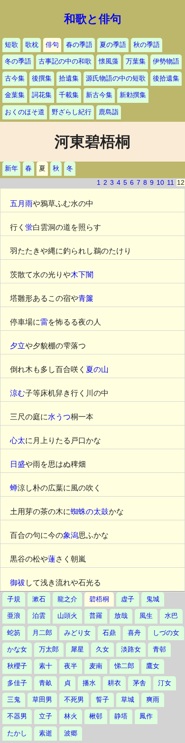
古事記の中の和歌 (65, 61)
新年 (11, 168)
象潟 (70, 535)
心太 (17, 440)
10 (160, 182)
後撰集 (42, 78)
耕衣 (114, 683)
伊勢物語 (166, 61)
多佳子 (17, 683)
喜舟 (134, 632)
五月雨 (21, 203)
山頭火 (67, 615)
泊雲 (39, 615)
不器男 (17, 716)
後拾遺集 (166, 78)
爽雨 (152, 699)
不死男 (74, 699)
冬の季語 (18, 61)
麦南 (95, 666)
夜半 (70, 666)
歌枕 (31, 44)
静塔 (121, 716)
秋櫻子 (17, 666)
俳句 (52, 44)
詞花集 (42, 95)
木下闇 (82, 275)
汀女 (164, 683)
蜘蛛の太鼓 (90, 511)
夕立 (17, 346)
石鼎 (109, 632)
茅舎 (139, 683)
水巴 (171, 615)
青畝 (45, 683)
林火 (70, 716)
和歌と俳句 (92, 19)
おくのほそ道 (25, 112)
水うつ (59, 417)
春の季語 (79, 44)
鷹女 (152, 666)
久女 (102, 649)
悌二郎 (124, 666)
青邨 (159, 649)
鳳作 (146, 716)
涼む (17, 393)
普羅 (95, 615)
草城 (127, 699)
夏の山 (97, 369)
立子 (45, 716)
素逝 (45, 733)
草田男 (42, 699)
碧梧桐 (99, 599)
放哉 (121, 615)
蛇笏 (13, 632)
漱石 (39, 599)
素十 (45, 666)
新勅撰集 (133, 95)
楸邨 (95, 716)
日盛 (17, 464)
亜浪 (13, 615)
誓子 (102, 699)
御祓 (17, 583)
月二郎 (42, 632)
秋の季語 (146, 44)
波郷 (70, 733)
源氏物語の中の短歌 (116, 78)
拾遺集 (69, 78)
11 (170, 182)
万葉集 (136, 61)
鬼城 (152, 599)
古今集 (15, 78)
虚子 (127, 599)
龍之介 (67, 599)
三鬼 (13, 699)
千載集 (69, 95)
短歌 (11, 44)
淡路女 (131, 649)
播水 (89, 683)
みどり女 (77, 632)
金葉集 (15, 95)
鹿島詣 (109, 112)
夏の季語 (113, 44)
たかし (17, 733)
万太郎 (49, 649)
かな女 (17, 649)
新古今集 (99, 95)
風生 (146, 615)
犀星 (77, 649)
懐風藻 (109, 61)
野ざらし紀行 (72, 112)
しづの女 (166, 632)
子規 (13, 599)
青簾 (85, 298)
